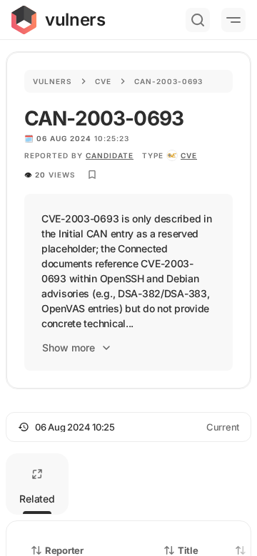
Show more (68, 347)
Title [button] (188, 550)
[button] (128, 427)
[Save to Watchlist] (92, 174)
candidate (109, 155)
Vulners (52, 81)
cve (189, 155)
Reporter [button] (64, 550)
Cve (103, 81)
